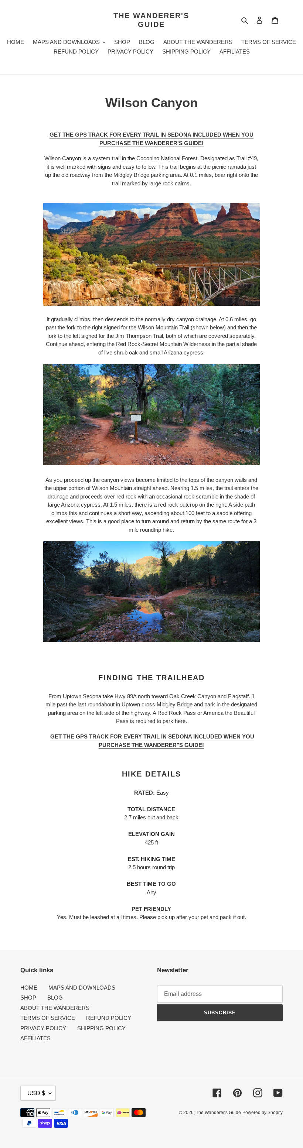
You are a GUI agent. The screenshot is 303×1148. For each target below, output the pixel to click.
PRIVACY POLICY (43, 1028)
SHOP (28, 997)
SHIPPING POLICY (101, 1028)
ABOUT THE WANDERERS (54, 1008)
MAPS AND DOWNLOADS (81, 987)
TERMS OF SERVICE (47, 1018)
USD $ (36, 1093)
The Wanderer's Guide (151, 19)
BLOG (55, 997)
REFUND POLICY (108, 1018)
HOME (28, 987)
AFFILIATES (35, 1038)
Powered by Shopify (262, 1112)
